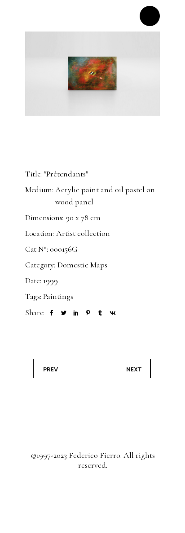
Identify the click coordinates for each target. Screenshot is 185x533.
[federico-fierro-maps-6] (92, 74)
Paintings (58, 296)
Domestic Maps (82, 265)
